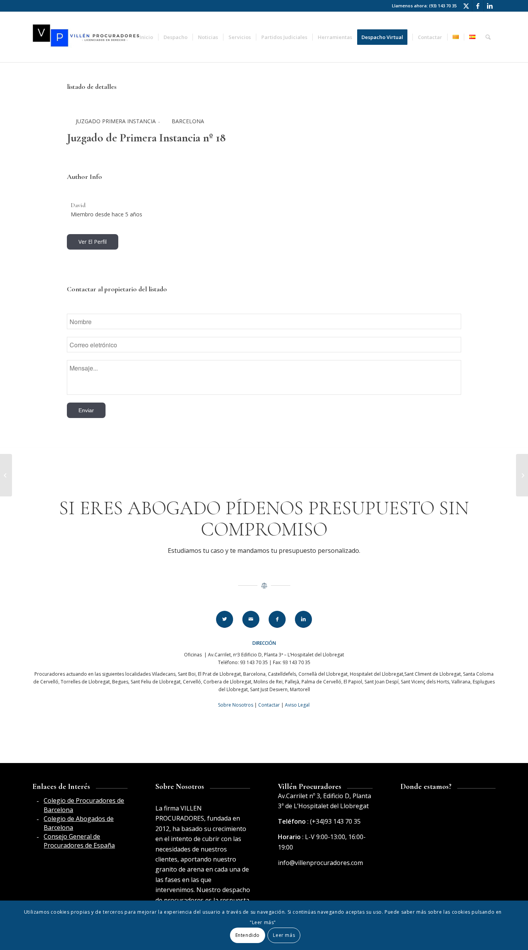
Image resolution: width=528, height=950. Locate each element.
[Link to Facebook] (478, 6)
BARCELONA (188, 121)
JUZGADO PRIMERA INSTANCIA (116, 121)
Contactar (269, 705)
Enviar (86, 410)
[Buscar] (488, 37)
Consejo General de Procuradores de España (79, 841)
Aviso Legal (297, 705)
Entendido (247, 935)
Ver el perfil (92, 241)
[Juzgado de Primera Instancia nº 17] (6, 475)
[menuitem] (146, 37)
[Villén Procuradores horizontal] (87, 37)
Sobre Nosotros (235, 705)
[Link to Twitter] (466, 6)
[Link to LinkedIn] (490, 6)
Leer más (284, 935)
